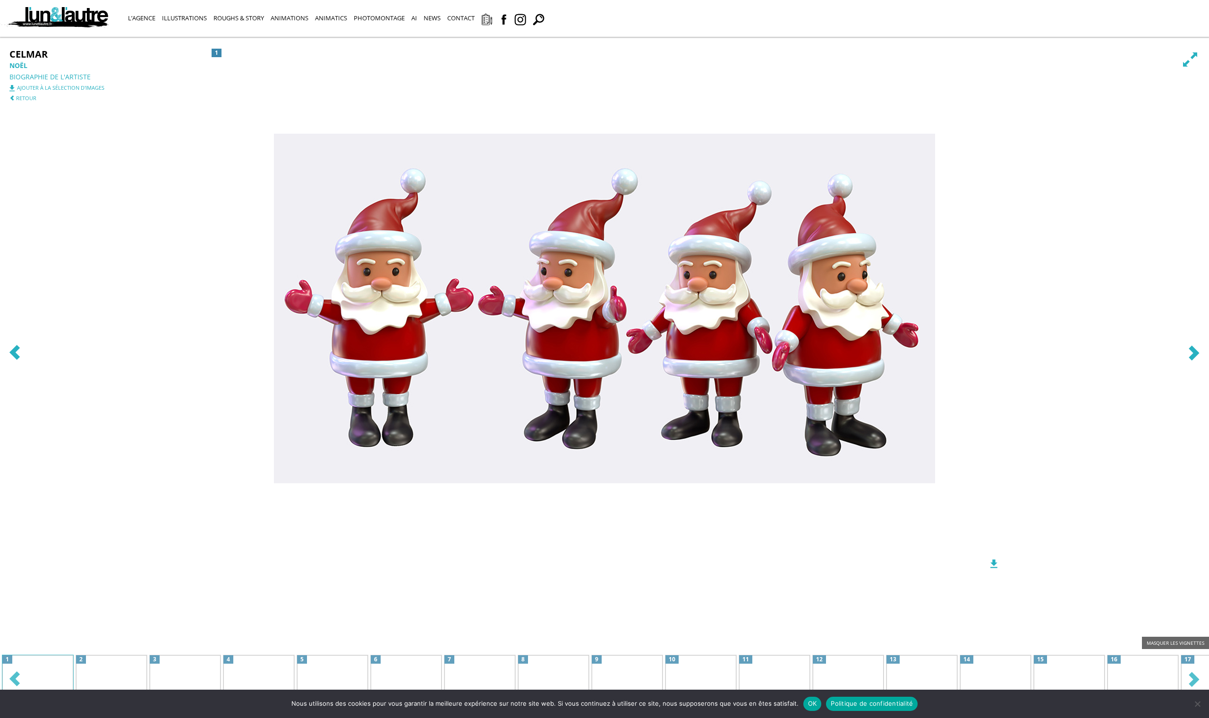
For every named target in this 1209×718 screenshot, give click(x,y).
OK (812, 703)
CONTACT (461, 18)
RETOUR (25, 98)
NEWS (432, 18)
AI (414, 18)
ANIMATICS (331, 18)
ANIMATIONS (289, 18)
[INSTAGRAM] (520, 20)
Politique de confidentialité (872, 703)
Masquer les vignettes (1175, 643)
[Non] (1197, 704)
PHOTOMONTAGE (379, 18)
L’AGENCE (141, 18)
